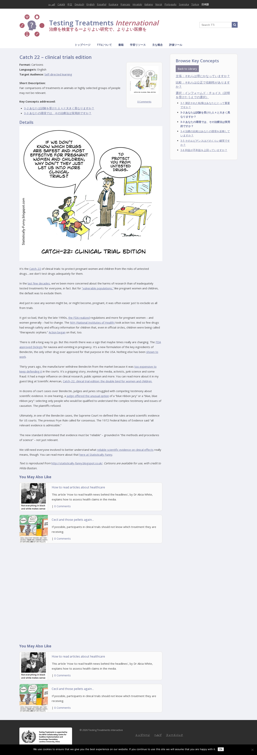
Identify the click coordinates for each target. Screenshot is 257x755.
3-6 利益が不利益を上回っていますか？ (203, 150)
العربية (51, 4)
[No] (252, 750)
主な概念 (157, 44)
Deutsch (79, 4)
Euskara (113, 4)
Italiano (148, 4)
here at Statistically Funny (95, 454)
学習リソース (138, 44)
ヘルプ (158, 735)
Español (101, 4)
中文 (69, 4)
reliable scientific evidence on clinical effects (125, 450)
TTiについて (104, 44)
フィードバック (174, 735)
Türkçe (195, 4)
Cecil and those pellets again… (73, 520)
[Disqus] (90, 592)
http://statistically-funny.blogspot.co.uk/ (77, 463)
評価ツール (175, 44)
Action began (57, 332)
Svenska (184, 4)
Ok (220, 749)
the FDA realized (79, 317)
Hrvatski (137, 4)
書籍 (121, 44)
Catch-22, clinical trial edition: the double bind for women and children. (107, 381)
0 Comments (144, 101)
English (91, 4)
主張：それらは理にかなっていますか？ (203, 76)
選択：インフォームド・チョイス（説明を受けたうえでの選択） (203, 95)
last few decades (39, 283)
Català (61, 4)
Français (125, 4)
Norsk (158, 4)
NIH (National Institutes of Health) (92, 322)
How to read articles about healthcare (78, 487)
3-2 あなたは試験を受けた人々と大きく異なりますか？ (59, 108)
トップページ (82, 44)
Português (170, 4)
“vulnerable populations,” (98, 288)
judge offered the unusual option (88, 396)
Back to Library (187, 69)
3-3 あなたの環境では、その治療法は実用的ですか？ (57, 113)
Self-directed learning (58, 74)
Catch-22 (35, 269)
